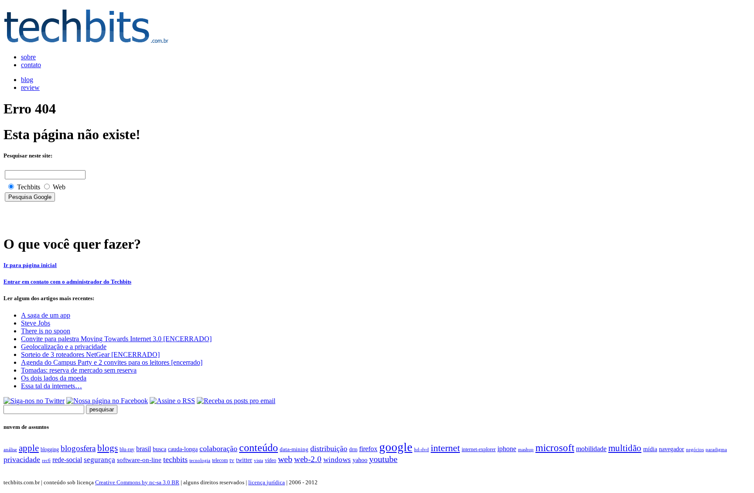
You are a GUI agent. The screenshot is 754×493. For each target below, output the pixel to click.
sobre (28, 57)
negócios (695, 449)
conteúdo (258, 447)
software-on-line (139, 459)
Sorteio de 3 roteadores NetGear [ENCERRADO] (90, 354)
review (30, 87)
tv (232, 460)
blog (27, 79)
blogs (107, 448)
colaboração (218, 448)
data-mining (294, 449)
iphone (506, 449)
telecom (220, 460)
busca (159, 448)
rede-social (67, 459)
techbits (175, 459)
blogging (50, 449)
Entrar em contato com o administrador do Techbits (67, 281)
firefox (368, 448)
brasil (143, 448)
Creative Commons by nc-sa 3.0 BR (137, 482)
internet (445, 448)
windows (337, 459)
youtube (383, 459)
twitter (244, 460)
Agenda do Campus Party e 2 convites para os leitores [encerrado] (111, 362)
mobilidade (591, 448)
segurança (99, 459)
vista (258, 460)
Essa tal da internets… (51, 386)
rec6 (46, 460)
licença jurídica (266, 482)
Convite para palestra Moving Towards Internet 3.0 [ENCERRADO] (116, 338)
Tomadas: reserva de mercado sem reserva (79, 370)
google (395, 447)
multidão (624, 448)
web (285, 459)
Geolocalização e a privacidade (63, 346)
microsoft (554, 447)
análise (10, 449)
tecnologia (199, 460)
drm (353, 449)
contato (31, 64)
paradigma (716, 449)
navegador (671, 449)
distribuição (328, 448)
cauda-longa (183, 448)
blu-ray (127, 449)
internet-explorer (479, 449)
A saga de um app (45, 315)
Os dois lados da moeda (53, 378)
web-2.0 (308, 459)
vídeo (270, 460)
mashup (526, 449)
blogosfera (78, 448)
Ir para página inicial (30, 265)
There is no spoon (45, 331)
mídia (650, 449)
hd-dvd (421, 449)
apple (29, 448)
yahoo (360, 459)
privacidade (21, 459)
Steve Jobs (35, 323)
